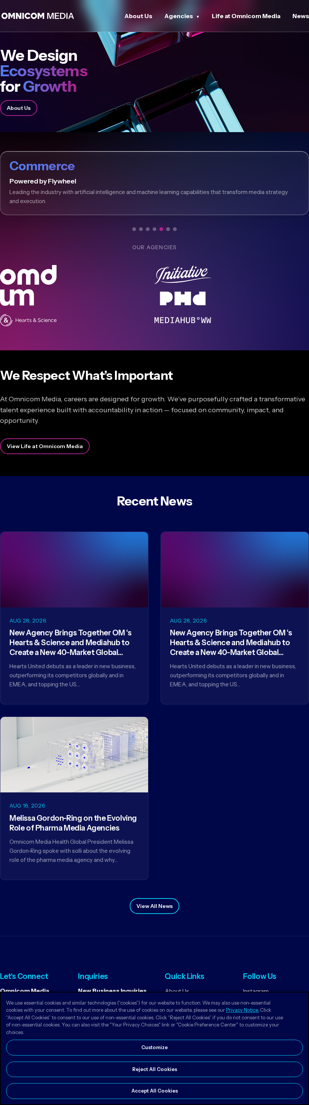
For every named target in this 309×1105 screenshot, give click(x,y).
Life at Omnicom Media (246, 16)
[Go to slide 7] (175, 229)
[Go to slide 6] (168, 229)
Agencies (178, 16)
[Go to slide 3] (148, 229)
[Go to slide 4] (154, 229)
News (300, 16)
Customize (154, 1047)
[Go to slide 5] (161, 229)
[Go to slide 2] (141, 229)
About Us (138, 16)
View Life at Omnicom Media (45, 446)
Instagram (256, 991)
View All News (154, 906)
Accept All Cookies (155, 1091)
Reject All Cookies (154, 1069)
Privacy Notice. (242, 1010)
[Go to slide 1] (134, 229)
